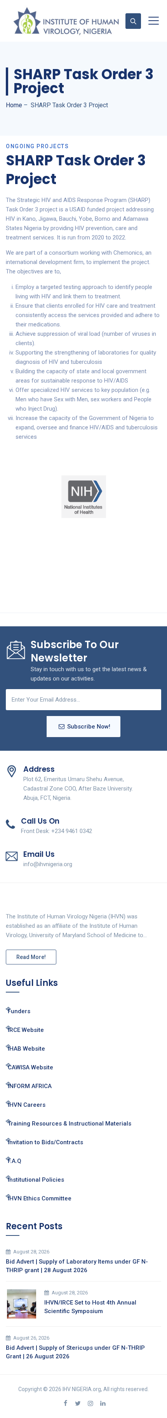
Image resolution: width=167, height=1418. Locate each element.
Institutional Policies (36, 1179)
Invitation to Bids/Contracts (45, 1142)
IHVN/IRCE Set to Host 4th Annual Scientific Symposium (90, 1307)
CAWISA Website (30, 1067)
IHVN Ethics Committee (39, 1198)
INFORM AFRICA (30, 1086)
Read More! (31, 957)
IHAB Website (26, 1048)
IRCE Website (26, 1029)
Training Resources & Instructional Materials (69, 1123)
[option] (83, 496)
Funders (19, 1011)
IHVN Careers (26, 1104)
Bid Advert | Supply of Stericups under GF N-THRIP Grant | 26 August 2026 (75, 1352)
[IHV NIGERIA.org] (66, 21)
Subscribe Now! (88, 726)
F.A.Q (14, 1161)
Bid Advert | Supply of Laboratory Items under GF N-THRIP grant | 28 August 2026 (77, 1266)
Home (14, 105)
